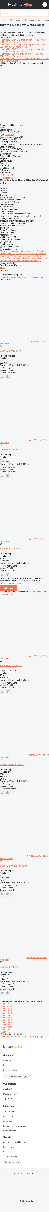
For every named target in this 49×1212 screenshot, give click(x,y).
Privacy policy (9, 1116)
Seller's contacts (10, 1070)
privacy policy (36, 592)
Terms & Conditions (11, 1111)
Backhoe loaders (23, 260)
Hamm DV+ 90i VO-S (11, 449)
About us (7, 1060)
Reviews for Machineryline (14, 1126)
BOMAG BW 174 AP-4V (12, 764)
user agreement (7, 594)
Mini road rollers (29, 251)
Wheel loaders (17, 256)
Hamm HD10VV (8, 58)
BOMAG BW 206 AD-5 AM (13, 865)
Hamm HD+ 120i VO (10, 54)
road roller (9, 134)
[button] (45, 4)
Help (5, 1065)
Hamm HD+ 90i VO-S (10, 40)
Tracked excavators (33, 253)
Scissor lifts (29, 256)
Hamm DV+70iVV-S (10, 548)
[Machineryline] (10, 20)
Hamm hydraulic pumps (32, 277)
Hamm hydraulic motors (11, 277)
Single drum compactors (11, 251)
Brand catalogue (10, 1131)
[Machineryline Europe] (19, 4)
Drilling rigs (36, 260)
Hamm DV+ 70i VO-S (11, 665)
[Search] (45, 13)
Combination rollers (15, 253)
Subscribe (8, 588)
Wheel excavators (15, 258)
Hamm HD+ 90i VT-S (10, 44)
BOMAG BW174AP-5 (11, 350)
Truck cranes (10, 260)
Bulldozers (28, 258)
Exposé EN (8, 178)
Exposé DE (8, 175)
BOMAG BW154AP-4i (11, 967)
